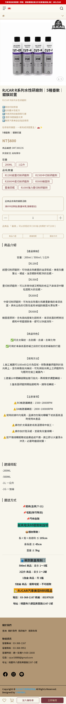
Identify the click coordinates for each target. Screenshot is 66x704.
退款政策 (32, 630)
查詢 (4, 630)
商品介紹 (12, 236)
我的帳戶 (22, 630)
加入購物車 (28, 700)
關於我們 (12, 630)
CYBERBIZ (20, 692)
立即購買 (52, 700)
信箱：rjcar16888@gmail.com (17, 657)
